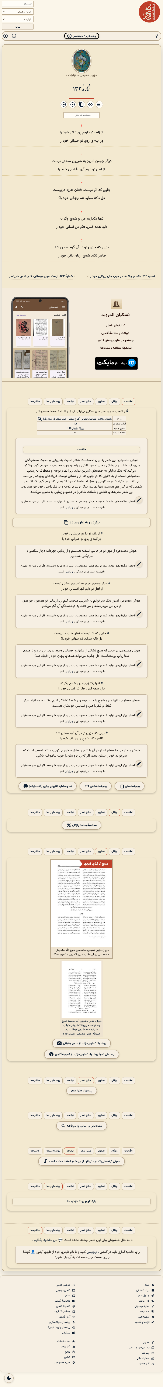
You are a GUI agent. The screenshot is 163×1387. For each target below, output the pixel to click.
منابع (68, 1352)
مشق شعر (85, 402)
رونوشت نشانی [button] (98, 786)
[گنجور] (149, 12)
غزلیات (72, 75)
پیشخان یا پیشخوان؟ (59, 1327)
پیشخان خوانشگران (60, 1322)
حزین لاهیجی (88, 75)
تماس (67, 1357)
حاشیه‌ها (35, 402)
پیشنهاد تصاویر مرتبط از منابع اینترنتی (84, 1043)
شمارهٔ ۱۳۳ (81, 88)
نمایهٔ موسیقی (142, 1306)
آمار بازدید (65, 1347)
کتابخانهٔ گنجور (63, 1301)
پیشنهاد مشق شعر (81, 1090)
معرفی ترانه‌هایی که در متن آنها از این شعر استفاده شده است (84, 1161)
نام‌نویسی (93, 1252)
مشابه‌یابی (144, 1317)
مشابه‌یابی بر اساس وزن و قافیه (84, 1126)
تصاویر (101, 402)
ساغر (68, 1296)
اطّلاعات (128, 402)
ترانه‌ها (70, 402)
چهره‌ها (146, 1353)
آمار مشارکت (64, 1341)
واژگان (114, 402)
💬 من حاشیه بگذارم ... (47, 1240)
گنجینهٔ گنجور (63, 1306)
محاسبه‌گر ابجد (62, 1311)
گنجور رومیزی (63, 1290)
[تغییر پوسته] (9, 1378)
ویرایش (69, 507)
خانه (147, 1285)
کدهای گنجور (63, 1285)
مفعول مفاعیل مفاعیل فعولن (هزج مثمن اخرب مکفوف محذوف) (77, 419)
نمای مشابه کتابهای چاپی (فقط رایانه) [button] (50, 786)
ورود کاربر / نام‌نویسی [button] (84, 36)
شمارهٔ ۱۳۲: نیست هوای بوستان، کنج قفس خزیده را (41, 276)
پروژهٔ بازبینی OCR (75, 428)
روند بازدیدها (53, 402)
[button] (156, 36)
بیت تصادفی (143, 1290)
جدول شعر (144, 1296)
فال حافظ (144, 1301)
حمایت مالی (143, 1358)
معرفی (146, 1342)
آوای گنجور (65, 1317)
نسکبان (66, 1333)
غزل (75, 424)
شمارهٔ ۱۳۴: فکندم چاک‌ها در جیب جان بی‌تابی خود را (122, 276)
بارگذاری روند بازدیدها (81, 1201)
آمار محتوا (144, 1364)
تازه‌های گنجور (142, 1322)
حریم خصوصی (63, 1362)
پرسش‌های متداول (139, 1348)
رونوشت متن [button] (132, 786)
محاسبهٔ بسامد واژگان (84, 825)
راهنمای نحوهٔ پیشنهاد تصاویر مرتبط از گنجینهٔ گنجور (84, 1054)
